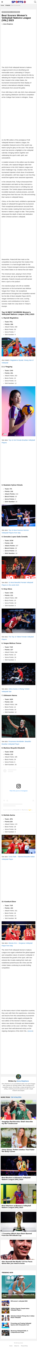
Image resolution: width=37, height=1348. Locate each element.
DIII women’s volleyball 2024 (19, 1301)
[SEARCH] (35, 2)
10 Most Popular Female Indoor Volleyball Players (20, 1309)
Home (10, 1345)
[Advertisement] (18, 46)
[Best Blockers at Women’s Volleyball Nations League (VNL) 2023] (18, 1166)
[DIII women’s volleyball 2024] (5, 1303)
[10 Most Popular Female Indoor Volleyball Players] (5, 1310)
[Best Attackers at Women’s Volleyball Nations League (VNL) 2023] (18, 1194)
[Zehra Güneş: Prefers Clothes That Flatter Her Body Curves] (18, 1138)
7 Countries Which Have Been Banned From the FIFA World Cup (17, 1234)
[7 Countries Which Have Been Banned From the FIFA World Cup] (18, 1222)
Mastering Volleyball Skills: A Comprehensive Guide (19, 1331)
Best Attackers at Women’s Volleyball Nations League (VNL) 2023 (16, 1206)
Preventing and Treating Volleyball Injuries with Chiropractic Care (21, 1324)
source (30, 1031)
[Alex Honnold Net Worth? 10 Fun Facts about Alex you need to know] (18, 1250)
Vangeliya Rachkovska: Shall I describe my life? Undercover (17, 1122)
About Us (16, 1345)
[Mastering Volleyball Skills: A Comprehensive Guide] (5, 1333)
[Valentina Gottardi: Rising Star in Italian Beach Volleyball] (5, 1318)
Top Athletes (16, 1097)
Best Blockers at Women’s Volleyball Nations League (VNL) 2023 (16, 1178)
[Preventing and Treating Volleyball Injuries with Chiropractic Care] (5, 1325)
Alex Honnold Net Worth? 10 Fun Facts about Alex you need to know (17, 1262)
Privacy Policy (24, 1345)
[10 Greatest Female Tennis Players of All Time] (18, 1287)
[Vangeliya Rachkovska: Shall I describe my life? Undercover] (18, 1110)
